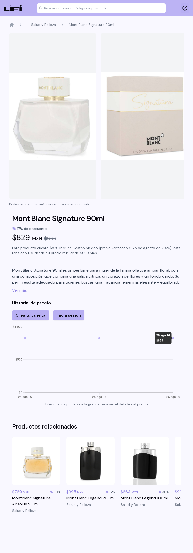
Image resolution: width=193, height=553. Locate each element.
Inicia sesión (69, 315)
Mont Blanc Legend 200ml (90, 498)
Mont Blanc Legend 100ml (144, 498)
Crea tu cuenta (30, 315)
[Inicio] (11, 24)
